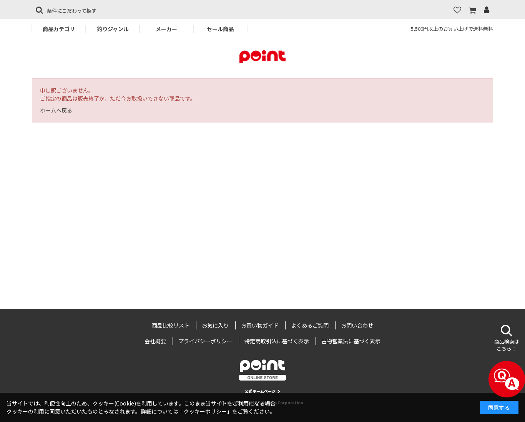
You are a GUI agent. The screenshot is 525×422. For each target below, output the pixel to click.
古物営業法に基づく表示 (350, 341)
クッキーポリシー (205, 411)
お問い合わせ (357, 325)
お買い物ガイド (260, 325)
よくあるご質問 (310, 325)
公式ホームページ (260, 391)
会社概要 (155, 341)
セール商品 (220, 29)
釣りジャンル (113, 29)
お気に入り (215, 325)
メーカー (166, 29)
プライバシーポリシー (205, 341)
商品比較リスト (170, 325)
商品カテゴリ (59, 29)
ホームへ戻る (56, 110)
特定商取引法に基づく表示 (276, 341)
